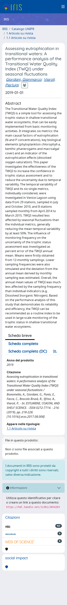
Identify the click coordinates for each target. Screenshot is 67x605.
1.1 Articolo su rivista (21, 38)
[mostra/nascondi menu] (63, 7)
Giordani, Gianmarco (23, 79)
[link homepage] (13, 6)
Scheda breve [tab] (20, 335)
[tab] (55, 351)
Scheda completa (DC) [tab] (27, 351)
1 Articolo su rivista (19, 33)
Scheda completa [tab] (23, 343)
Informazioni (18, 488)
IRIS (5, 29)
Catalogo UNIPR (23, 29)
